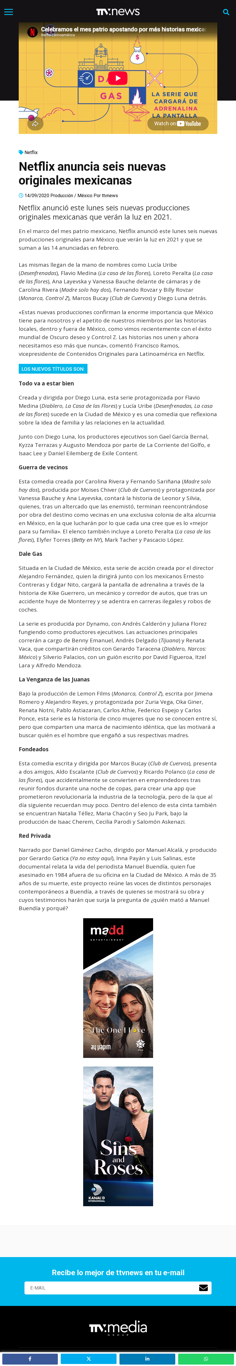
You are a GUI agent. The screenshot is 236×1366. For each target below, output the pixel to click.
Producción (61, 195)
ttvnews (110, 195)
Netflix (31, 152)
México (84, 195)
